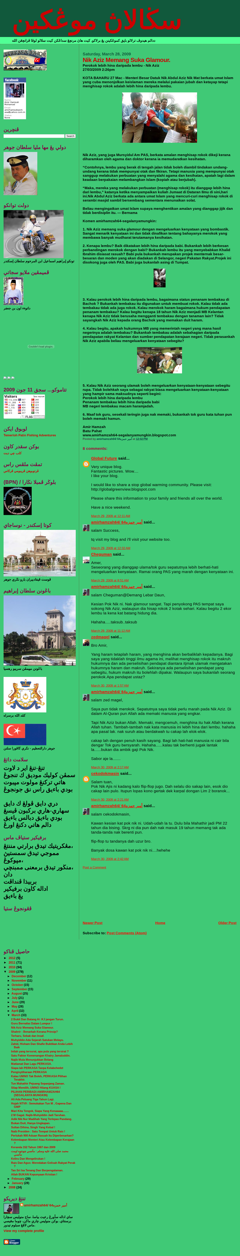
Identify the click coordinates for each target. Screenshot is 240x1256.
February (18, 1178)
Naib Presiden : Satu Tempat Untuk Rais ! (38, 1131)
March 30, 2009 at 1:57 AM (110, 685)
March (16, 1015)
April (15, 1010)
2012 (12, 958)
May (15, 1006)
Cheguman (101, 554)
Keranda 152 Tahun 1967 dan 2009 (33, 1147)
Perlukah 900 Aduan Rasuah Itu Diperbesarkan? (42, 1135)
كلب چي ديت (13, 453)
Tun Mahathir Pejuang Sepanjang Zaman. (38, 1083)
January (18, 1183)
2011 (12, 962)
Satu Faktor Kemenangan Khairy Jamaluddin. (40, 1055)
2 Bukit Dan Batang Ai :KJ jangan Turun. (37, 1019)
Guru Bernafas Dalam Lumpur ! (31, 1023)
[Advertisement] (111, 892)
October (18, 984)
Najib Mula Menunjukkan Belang (32, 1059)
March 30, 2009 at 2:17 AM (110, 767)
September (20, 989)
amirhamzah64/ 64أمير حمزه (116, 522)
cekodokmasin (105, 773)
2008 (12, 1187)
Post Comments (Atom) (127, 933)
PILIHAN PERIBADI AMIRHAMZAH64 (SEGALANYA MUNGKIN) (35, 1093)
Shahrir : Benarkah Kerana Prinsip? (34, 1031)
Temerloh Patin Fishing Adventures (30, 435)
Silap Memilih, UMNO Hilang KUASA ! (36, 1087)
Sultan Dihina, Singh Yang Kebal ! (33, 1127)
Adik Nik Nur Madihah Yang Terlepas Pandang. (41, 1119)
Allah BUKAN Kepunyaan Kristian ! (34, 1174)
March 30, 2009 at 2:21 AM (110, 799)
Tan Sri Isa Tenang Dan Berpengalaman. (37, 1170)
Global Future (104, 458)
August (17, 993)
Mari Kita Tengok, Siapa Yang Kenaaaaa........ (40, 1111)
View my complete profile (24, 1231)
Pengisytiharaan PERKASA (29, 1072)
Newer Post (92, 923)
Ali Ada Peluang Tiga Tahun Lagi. (32, 1099)
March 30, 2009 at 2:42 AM (110, 859)
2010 (12, 967)
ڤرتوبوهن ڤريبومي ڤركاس (21, 471)
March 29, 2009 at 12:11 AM (110, 516)
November (19, 980)
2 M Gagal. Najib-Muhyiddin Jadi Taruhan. (38, 1115)
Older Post (227, 923)
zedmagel (100, 637)
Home (160, 923)
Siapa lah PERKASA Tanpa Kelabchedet (37, 1067)
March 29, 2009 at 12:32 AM (110, 548)
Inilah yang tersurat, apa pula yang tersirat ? (40, 1051)
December (19, 976)
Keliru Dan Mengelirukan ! (28, 1158)
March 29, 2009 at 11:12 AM (110, 631)
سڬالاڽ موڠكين (97, 19)
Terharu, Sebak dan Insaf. (27, 1035)
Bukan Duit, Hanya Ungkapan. (30, 1123)
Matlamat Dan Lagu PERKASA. (31, 1063)
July (15, 997)
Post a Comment (94, 867)
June (16, 1002)
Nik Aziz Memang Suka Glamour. (32, 1027)
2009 (12, 972)
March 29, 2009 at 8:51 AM (110, 580)
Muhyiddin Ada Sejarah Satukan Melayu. (37, 1040)
